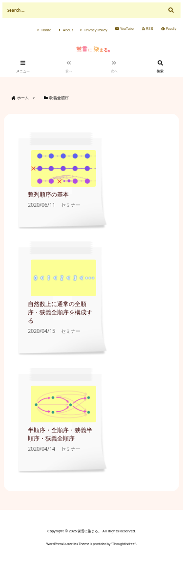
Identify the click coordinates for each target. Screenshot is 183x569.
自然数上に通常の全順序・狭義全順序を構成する (60, 312)
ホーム (23, 97)
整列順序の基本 (48, 194)
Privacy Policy (95, 29)
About (68, 29)
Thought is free (123, 544)
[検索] (170, 10)
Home (46, 29)
